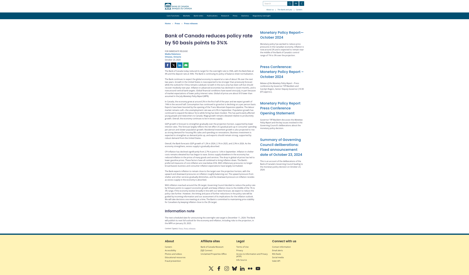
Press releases (191, 23)
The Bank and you (284, 9)
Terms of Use (242, 247)
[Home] (178, 6)
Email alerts (277, 250)
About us (270, 9)
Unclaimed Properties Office (214, 254)
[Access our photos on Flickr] (250, 270)
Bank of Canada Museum (212, 247)
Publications (212, 16)
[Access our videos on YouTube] (258, 270)
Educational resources (175, 257)
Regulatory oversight (262, 16)
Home (168, 23)
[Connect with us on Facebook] (219, 270)
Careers (299, 9)
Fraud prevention (173, 261)
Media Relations (173, 54)
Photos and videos (173, 254)
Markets (186, 16)
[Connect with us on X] (211, 270)
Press (235, 16)
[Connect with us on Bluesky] (235, 270)
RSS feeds (276, 254)
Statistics (245, 16)
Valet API (276, 261)
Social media (278, 257)
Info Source (241, 260)
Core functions (173, 16)
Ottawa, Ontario (173, 56)
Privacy (239, 250)
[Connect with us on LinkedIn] (242, 270)
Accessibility (170, 250)
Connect (206, 250)
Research (225, 16)
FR (296, 3)
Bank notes (198, 16)
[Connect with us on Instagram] (227, 270)
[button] (167, 65)
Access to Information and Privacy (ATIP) (252, 255)
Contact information (281, 247)
